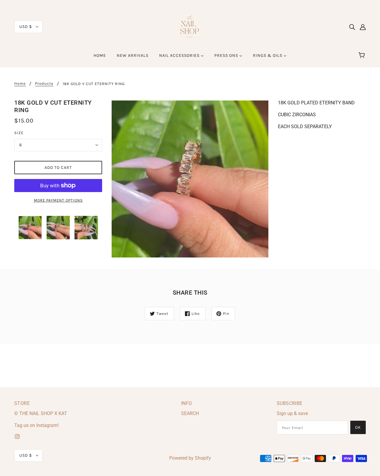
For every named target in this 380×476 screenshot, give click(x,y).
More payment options (58, 200)
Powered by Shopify (190, 458)
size (18, 133)
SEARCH (190, 413)
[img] (352, 27)
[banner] (190, 26)
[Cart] (362, 55)
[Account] (362, 27)
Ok (358, 427)
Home (20, 83)
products (44, 83)
